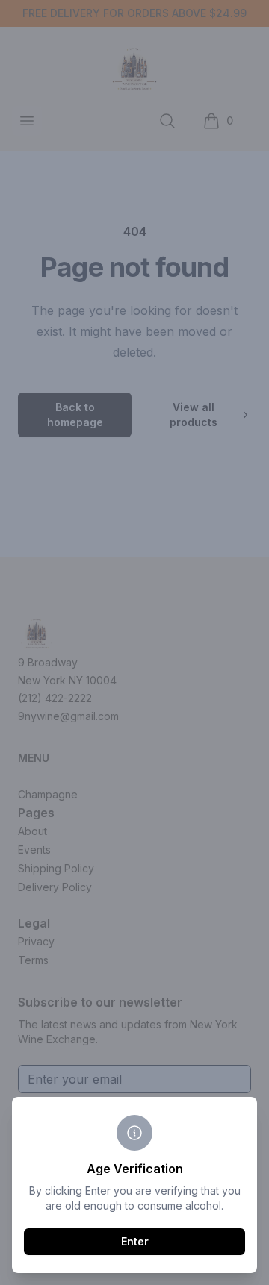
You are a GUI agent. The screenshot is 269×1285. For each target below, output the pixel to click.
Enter (135, 1241)
